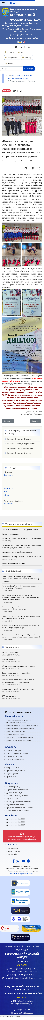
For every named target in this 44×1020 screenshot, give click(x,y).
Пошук (30, 68)
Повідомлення (12, 58)
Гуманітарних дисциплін (15, 731)
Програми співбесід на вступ (17, 796)
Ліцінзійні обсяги (12, 799)
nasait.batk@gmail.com (21, 873)
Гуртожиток (11, 776)
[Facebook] (26, 168)
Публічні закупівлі (8, 659)
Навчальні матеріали (14, 750)
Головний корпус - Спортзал (20, 448)
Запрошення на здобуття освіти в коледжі (18, 689)
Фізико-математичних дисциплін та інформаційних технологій (19, 721)
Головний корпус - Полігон (19, 439)
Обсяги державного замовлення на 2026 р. (18, 666)
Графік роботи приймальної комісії (19, 808)
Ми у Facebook (12, 848)
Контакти (10, 52)
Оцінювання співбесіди (15, 805)
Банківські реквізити (14, 756)
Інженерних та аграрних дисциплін (19, 737)
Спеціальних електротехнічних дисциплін (22, 725)
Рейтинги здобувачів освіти (17, 753)
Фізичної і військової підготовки (18, 740)
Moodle (10, 63)
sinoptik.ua (8, 504)
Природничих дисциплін (15, 734)
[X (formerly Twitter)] (39, 168)
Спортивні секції (12, 767)
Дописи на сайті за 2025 (15, 822)
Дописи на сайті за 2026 (15, 819)
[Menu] (3, 3)
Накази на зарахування (10, 652)
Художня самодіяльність (15, 770)
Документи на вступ (14, 793)
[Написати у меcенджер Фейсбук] (28, 862)
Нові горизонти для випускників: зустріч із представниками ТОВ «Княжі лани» (18, 681)
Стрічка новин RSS (13, 851)
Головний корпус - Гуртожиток (21, 444)
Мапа (23, 52)
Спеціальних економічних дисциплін (20, 728)
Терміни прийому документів (17, 790)
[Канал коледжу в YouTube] (23, 862)
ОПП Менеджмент (9, 696)
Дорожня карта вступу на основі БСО (16, 673)
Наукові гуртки (12, 773)
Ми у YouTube (11, 854)
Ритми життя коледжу (9, 161)
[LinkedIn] (33, 168)
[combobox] (11, 68)
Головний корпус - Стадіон (19, 453)
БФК (12, 3)
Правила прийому (13, 787)
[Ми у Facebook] (14, 862)
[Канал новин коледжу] (17, 862)
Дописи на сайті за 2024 (15, 825)
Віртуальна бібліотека (15, 759)
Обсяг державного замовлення (18, 802)
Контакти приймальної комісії (17, 811)
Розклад (28, 58)
